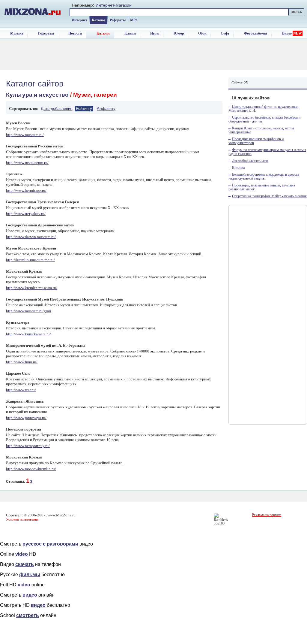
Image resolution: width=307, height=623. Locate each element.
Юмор (179, 33)
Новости (75, 33)
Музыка (16, 33)
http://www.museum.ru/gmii (28, 311)
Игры (154, 33)
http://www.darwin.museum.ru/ (31, 236)
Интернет (79, 20)
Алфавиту (106, 108)
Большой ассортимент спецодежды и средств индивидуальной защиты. (263, 176)
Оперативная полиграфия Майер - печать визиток (269, 196)
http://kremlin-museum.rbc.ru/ (30, 260)
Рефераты (118, 20)
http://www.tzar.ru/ (21, 390)
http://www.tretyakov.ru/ (26, 213)
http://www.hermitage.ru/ (26, 190)
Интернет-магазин (114, 5)
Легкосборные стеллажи (250, 161)
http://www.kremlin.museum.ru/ (31, 288)
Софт (225, 33)
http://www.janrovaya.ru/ (26, 418)
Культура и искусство (37, 95)
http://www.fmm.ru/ (21, 362)
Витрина (238, 168)
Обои (202, 33)
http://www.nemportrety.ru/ (28, 445)
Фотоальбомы (255, 33)
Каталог (98, 20)
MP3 (133, 20)
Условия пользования (22, 519)
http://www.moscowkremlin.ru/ (31, 469)
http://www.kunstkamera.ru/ (28, 334)
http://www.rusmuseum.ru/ (27, 162)
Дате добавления (56, 108)
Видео (287, 33)
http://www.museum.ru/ (25, 134)
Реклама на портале (266, 515)
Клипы (130, 33)
